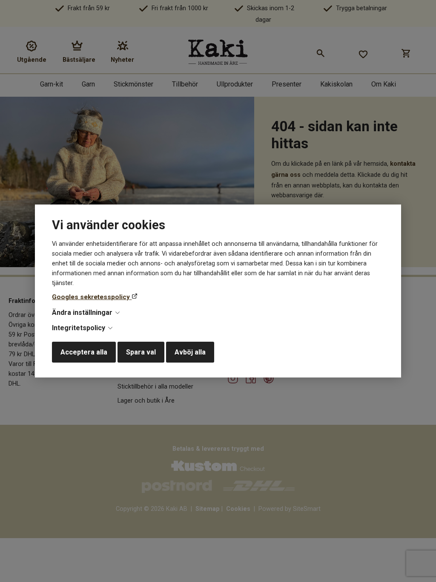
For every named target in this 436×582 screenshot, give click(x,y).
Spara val (141, 352)
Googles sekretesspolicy (92, 297)
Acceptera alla (83, 352)
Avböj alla (190, 352)
